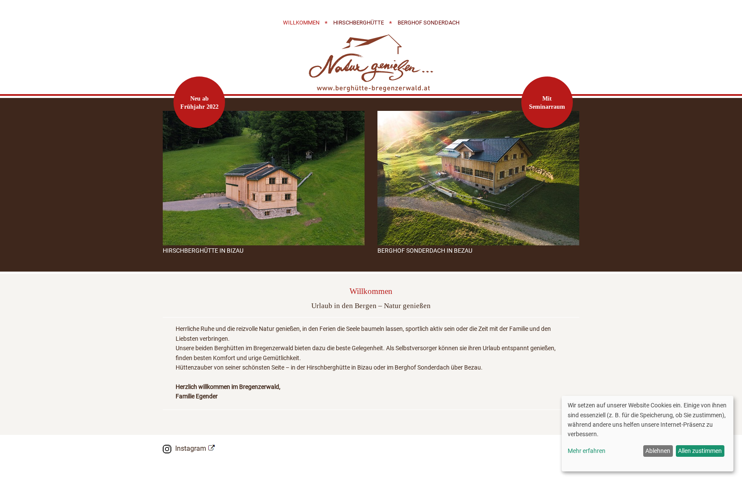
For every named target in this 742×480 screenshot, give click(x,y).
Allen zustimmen (700, 450)
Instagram (190, 448)
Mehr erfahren (586, 450)
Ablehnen (657, 450)
